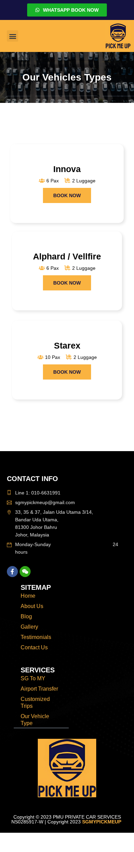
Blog (26, 616)
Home (28, 596)
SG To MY (33, 678)
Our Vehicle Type (35, 719)
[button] (12, 36)
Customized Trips (35, 702)
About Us (32, 606)
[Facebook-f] (12, 571)
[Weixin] (25, 571)
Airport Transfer (39, 689)
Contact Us (34, 647)
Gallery (29, 627)
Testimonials (36, 637)
